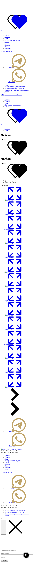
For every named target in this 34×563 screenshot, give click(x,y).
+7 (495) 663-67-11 (6, 51)
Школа (7, 42)
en (1, 30)
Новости (7, 45)
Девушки (7, 35)
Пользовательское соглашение (14, 88)
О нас (6, 47)
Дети (6, 38)
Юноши (7, 37)
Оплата (7, 85)
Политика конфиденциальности (15, 86)
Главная (7, 129)
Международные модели (12, 40)
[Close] (3, 527)
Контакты (8, 48)
